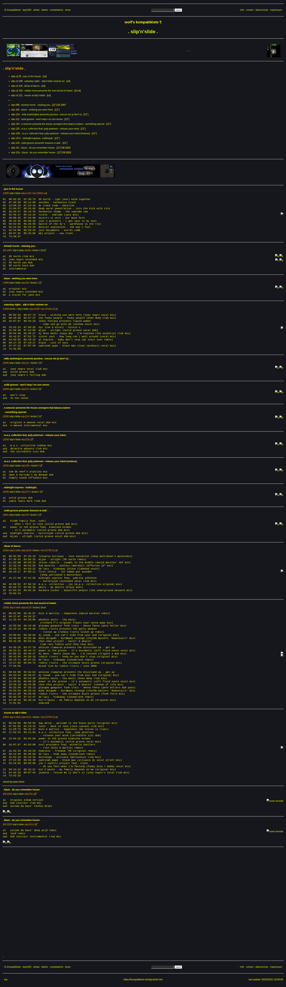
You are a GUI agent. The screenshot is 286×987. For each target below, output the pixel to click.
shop (67, 10)
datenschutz (261, 10)
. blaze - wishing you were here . (37, 109)
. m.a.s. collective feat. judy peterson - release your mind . (50, 128)
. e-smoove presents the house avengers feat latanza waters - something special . (63, 124)
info (242, 10)
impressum (276, 10)
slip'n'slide (15, 193)
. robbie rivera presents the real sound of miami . (48, 90)
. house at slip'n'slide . (34, 95)
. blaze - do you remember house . (38, 147)
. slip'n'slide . (143, 31)
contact (250, 10)
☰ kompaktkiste (12, 10)
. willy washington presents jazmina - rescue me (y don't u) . (52, 114)
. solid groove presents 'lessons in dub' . (41, 143)
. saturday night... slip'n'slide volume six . (44, 81)
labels (44, 10)
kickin (13, 309)
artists (36, 10)
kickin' (36, 250)
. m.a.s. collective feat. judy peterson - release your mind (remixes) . (56, 133)
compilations (56, 10)
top (5, 979)
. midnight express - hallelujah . (37, 138)
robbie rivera (48, 629)
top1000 (27, 10)
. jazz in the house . (32, 76)
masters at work (50, 218)
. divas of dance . (32, 86)
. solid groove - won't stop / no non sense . (42, 119)
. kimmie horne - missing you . (35, 105)
